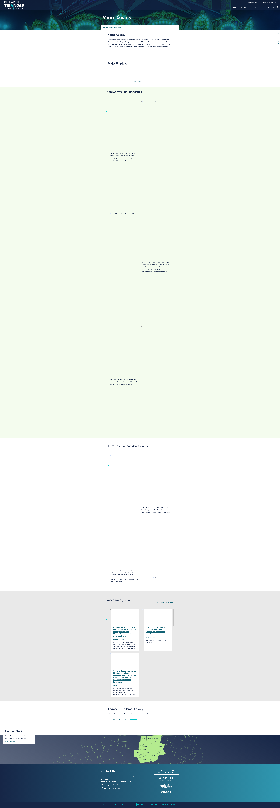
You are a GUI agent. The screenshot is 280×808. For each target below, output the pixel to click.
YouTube (142, 804)
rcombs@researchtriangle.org (112, 785)
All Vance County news (165, 602)
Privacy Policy (164, 804)
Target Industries (259, 7)
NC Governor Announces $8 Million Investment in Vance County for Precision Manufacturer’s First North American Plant (124, 631)
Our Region (234, 7)
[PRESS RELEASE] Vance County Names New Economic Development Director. (156, 630)
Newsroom (271, 7)
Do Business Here (246, 7)
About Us (265, 2)
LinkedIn (138, 804)
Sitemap (173, 804)
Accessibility (154, 804)
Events (271, 2)
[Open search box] (277, 7)
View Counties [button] (11, 742)
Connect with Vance (278, 39)
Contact (276, 2)
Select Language (252, 2)
